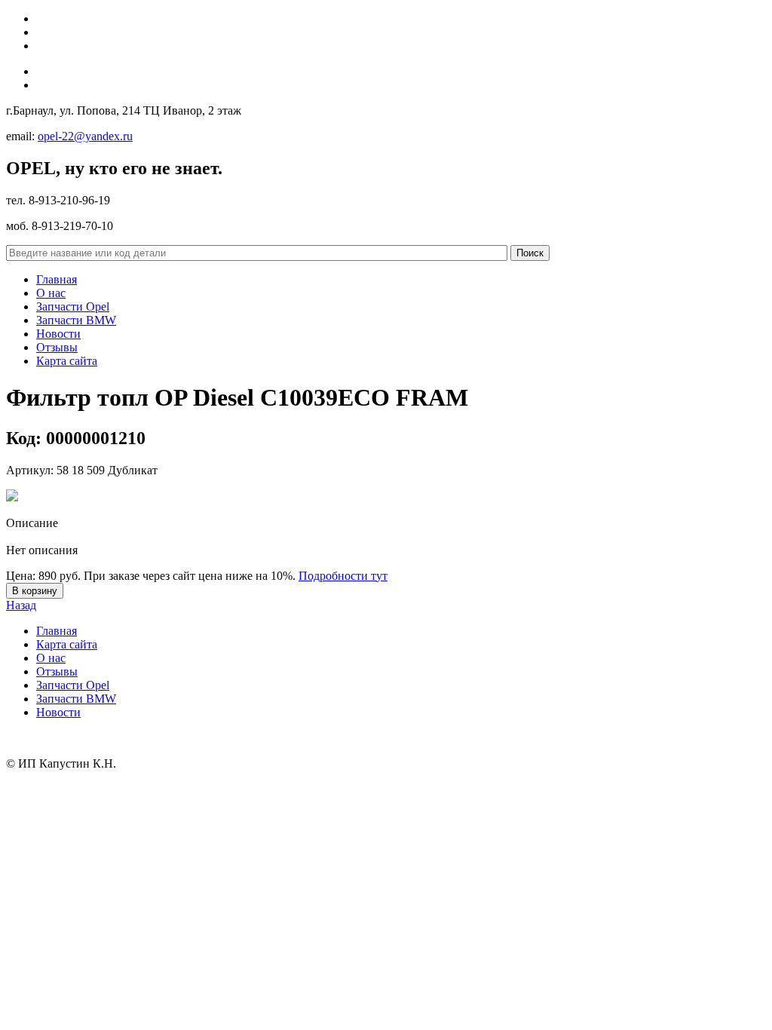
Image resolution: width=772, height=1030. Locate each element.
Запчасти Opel (72, 306)
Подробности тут (343, 575)
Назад (21, 605)
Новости (58, 333)
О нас (51, 293)
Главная (56, 279)
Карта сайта (66, 360)
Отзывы (57, 347)
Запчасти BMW (76, 320)
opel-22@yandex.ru (85, 136)
